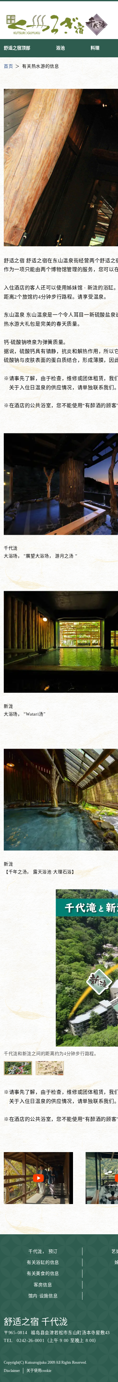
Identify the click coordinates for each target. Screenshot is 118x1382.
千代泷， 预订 (43, 1251)
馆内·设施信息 (43, 1295)
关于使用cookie (38, 1370)
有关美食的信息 (43, 1273)
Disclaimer (12, 1370)
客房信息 (43, 1284)
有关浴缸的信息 (43, 1262)
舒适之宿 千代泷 (36, 1322)
